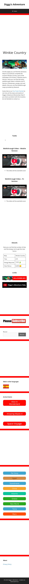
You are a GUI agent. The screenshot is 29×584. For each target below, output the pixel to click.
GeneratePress (14, 581)
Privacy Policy (7, 564)
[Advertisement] (14, 31)
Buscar (5, 332)
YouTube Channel (18, 91)
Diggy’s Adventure (14, 4)
